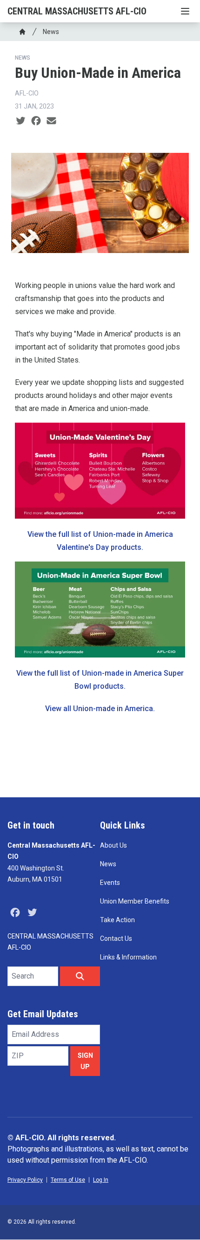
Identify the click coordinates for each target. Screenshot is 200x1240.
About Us (113, 845)
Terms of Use (68, 1180)
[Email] (51, 121)
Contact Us (116, 938)
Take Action (117, 920)
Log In (100, 1180)
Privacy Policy (25, 1180)
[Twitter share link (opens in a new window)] (21, 121)
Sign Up (85, 1061)
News (51, 31)
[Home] (22, 31)
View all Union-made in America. (100, 708)
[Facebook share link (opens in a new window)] (36, 121)
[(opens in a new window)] (100, 610)
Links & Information (128, 957)
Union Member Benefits (134, 901)
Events (110, 882)
